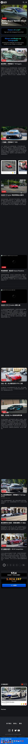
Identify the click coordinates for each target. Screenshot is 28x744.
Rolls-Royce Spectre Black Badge (14, 22)
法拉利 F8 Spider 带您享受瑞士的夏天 (12, 195)
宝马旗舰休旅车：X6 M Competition (12, 549)
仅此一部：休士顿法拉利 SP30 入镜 (12, 383)
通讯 (20, 723)
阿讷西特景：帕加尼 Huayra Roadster (12, 271)
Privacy (22, 737)
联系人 (15, 723)
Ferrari (3, 702)
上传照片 (15, 585)
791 (23, 565)
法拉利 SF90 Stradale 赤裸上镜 (10, 305)
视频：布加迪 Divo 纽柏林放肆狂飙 (11, 415)
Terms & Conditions (9, 737)
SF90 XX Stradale (9, 702)
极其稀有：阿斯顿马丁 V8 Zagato (11, 64)
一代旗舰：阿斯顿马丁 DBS (9, 142)
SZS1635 (5, 704)
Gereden (4, 18)
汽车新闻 (4, 60)
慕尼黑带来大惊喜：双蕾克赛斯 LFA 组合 (13, 523)
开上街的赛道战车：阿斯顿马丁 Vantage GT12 (13, 495)
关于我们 (8, 723)
